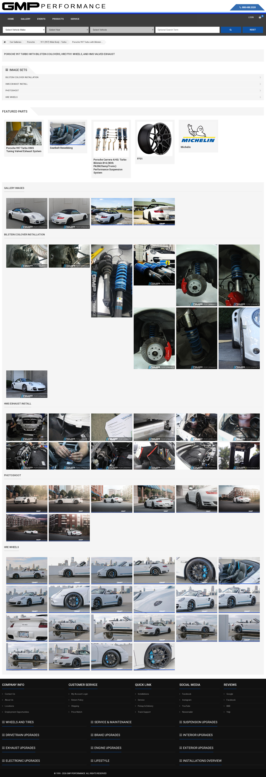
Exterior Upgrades (198, 748)
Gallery (25, 19)
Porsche (31, 42)
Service (141, 700)
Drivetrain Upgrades (22, 735)
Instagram (186, 700)
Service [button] (75, 19)
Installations (143, 694)
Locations (9, 706)
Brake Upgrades (107, 735)
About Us (9, 700)
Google (230, 694)
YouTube (186, 706)
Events (41, 19)
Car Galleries (15, 42)
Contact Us (10, 694)
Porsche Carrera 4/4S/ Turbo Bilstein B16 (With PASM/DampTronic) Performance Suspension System (110, 166)
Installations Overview (202, 760)
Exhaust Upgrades (20, 748)
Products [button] (58, 19)
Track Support (144, 712)
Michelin (186, 147)
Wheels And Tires (20, 722)
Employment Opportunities (17, 712)
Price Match (76, 712)
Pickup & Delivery (145, 706)
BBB (228, 706)
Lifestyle (101, 760)
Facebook (186, 694)
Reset (253, 30)
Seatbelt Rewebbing (61, 147)
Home (11, 19)
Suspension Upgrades (200, 722)
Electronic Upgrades (23, 760)
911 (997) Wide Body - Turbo (53, 42)
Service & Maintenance (113, 722)
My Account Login (79, 694)
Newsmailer (187, 712)
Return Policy (77, 700)
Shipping (75, 706)
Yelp (228, 712)
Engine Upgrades (107, 748)
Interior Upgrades (198, 735)
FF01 (140, 158)
